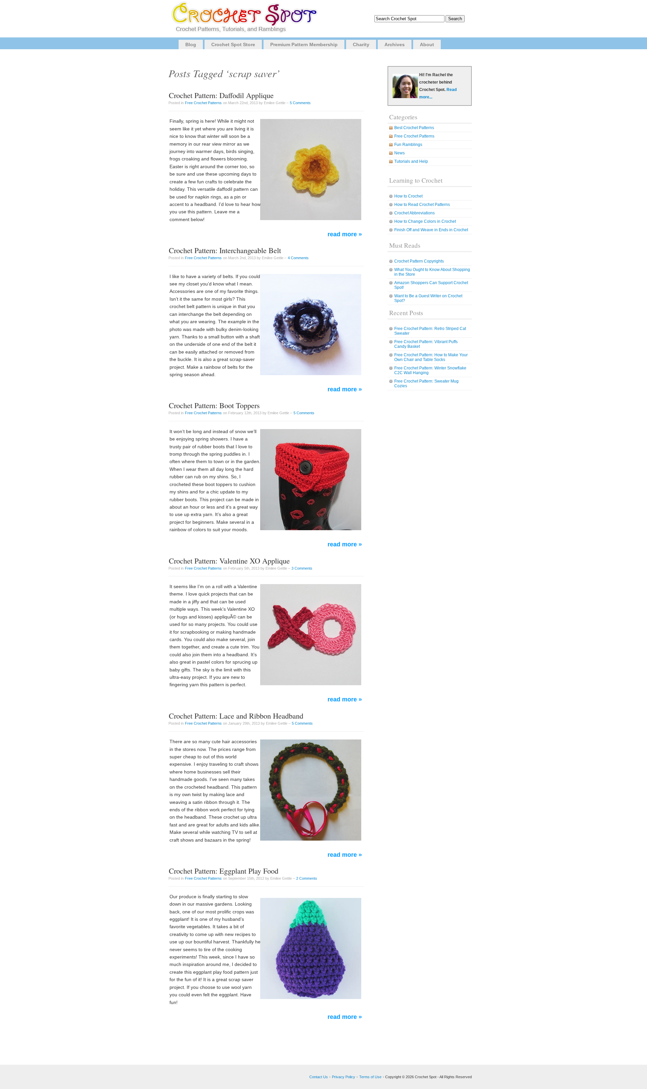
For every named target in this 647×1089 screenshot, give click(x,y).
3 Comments (301, 568)
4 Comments (298, 258)
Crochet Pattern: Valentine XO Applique (229, 560)
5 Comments (300, 103)
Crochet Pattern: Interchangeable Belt (225, 250)
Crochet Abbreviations (414, 213)
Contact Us (318, 1077)
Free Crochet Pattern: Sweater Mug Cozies (426, 383)
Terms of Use (370, 1077)
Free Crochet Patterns (203, 103)
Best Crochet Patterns (414, 127)
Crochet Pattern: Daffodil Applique (221, 95)
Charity (361, 44)
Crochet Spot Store (233, 44)
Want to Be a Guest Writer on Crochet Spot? (428, 298)
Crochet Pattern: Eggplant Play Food (223, 871)
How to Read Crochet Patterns (422, 204)
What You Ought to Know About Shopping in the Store (432, 272)
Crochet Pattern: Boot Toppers (214, 405)
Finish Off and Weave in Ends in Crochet (431, 230)
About (427, 44)
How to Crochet (408, 196)
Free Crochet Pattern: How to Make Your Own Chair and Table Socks (431, 357)
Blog (190, 44)
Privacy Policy (343, 1077)
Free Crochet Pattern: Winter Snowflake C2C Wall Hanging (430, 370)
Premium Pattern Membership (304, 44)
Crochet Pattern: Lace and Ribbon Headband (236, 715)
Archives (394, 44)
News (399, 153)
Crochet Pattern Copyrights (419, 261)
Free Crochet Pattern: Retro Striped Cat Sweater (430, 331)
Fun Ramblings (408, 144)
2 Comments (306, 878)
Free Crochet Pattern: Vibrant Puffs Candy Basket (426, 344)
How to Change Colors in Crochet (425, 221)
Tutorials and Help (411, 161)
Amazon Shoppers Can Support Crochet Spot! (431, 285)
